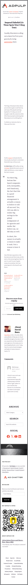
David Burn (7, 335)
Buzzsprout (7, 468)
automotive (8, 42)
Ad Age (7, 168)
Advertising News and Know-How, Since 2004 (12, 541)
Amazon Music (11, 470)
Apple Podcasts (15, 468)
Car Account (9, 314)
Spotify (21, 468)
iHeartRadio (5, 472)
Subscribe (18, 308)
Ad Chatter (13, 466)
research (10, 158)
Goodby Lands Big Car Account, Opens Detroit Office (8, 287)
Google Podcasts (19, 470)
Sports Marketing (16, 314)
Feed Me (7, 500)
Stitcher (4, 470)
